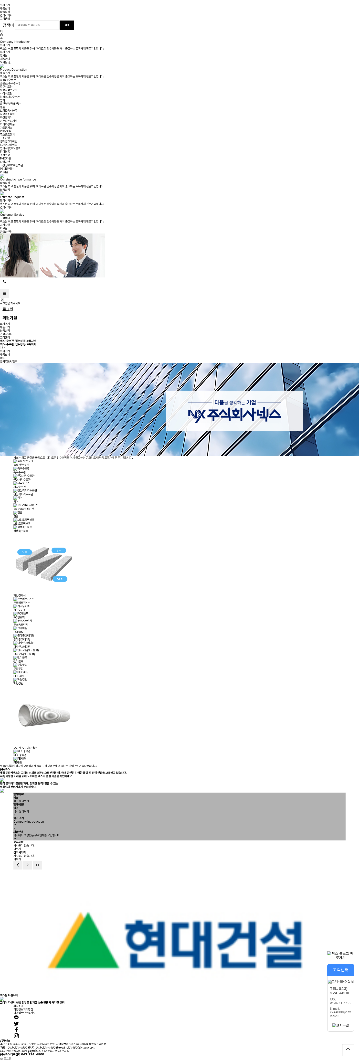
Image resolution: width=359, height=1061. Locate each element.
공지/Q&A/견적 (9, 361)
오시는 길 (5, 62)
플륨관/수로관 (8, 80)
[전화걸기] (4, 281)
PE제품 (4, 172)
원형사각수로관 (8, 90)
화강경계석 (6, 117)
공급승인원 (6, 231)
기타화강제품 (7, 124)
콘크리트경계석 (8, 121)
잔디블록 (5, 151)
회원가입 (9, 317)
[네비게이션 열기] (4, 293)
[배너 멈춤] (37, 865)
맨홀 (2, 107)
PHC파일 (5, 158)
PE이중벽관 (6, 168)
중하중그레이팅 (8, 141)
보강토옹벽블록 (8, 110)
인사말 (3, 55)
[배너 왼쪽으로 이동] (17, 865)
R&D (3, 358)
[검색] (1, 31)
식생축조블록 (7, 114)
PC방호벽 (5, 131)
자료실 (3, 228)
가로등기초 (6, 127)
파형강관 (5, 162)
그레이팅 (5, 138)
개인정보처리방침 (23, 1009)
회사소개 (5, 5)
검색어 (8, 25)
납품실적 (5, 12)
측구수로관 (6, 86)
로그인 (7, 309)
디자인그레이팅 (8, 145)
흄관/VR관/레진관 (10, 104)
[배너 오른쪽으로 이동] (27, 865)
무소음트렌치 (7, 134)
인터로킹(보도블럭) (10, 148)
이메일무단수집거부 (24, 1013)
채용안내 (5, 59)
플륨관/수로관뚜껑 (10, 83)
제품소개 (5, 8)
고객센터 (5, 19)
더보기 (17, 849)
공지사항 (5, 225)
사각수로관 (6, 93)
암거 (2, 100)
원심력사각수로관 (10, 97)
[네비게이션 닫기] (2, 300)
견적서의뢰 (6, 15)
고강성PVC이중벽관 (11, 165)
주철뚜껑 (5, 155)
